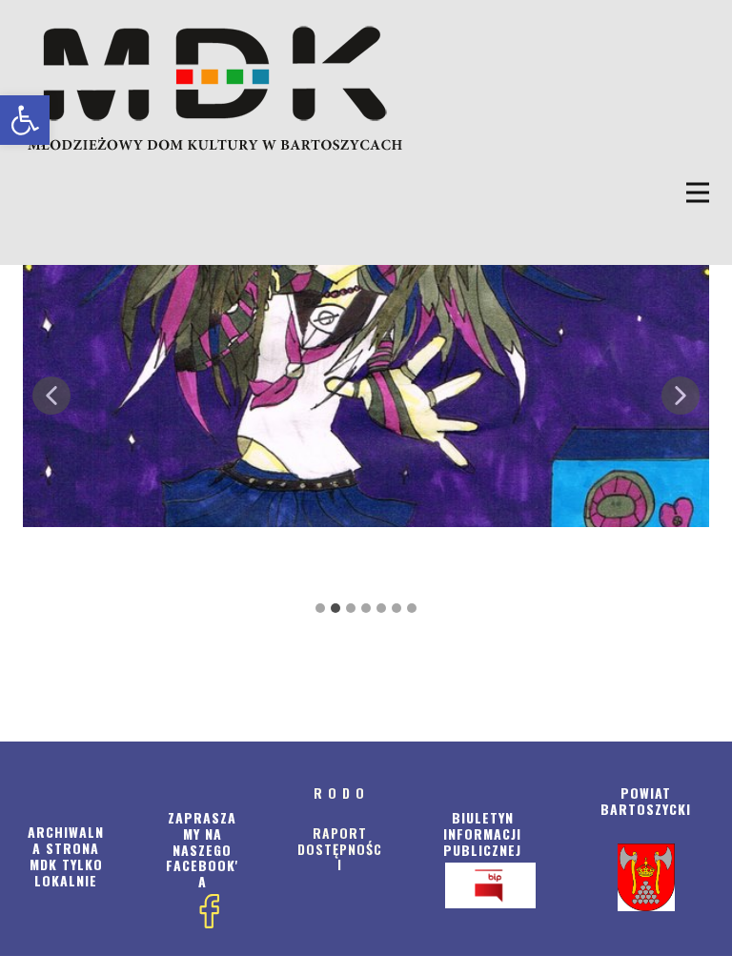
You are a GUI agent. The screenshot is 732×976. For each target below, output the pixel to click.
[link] (25, 120)
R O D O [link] (339, 793)
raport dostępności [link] (339, 849)
